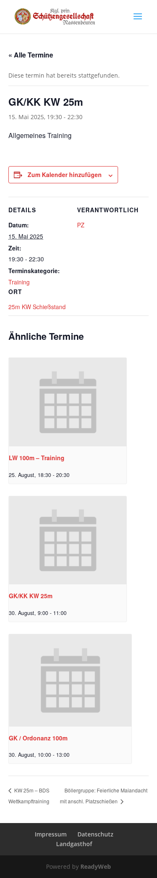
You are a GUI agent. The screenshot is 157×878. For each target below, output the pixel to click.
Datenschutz (95, 834)
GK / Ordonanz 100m (38, 738)
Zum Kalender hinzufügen (65, 174)
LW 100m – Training (36, 457)
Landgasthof (74, 844)
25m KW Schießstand (37, 306)
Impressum (51, 834)
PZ (81, 225)
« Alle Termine (30, 55)
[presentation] (67, 402)
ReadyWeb (95, 866)
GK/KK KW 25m (30, 595)
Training (19, 282)
